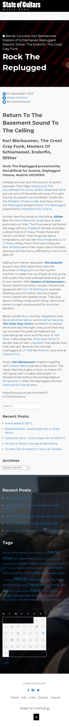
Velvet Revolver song (28, 220)
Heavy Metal (10, 573)
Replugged (47, 40)
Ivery (43, 573)
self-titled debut (21, 320)
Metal (20, 579)
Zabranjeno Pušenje (16, 385)
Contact (43, 697)
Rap (62, 585)
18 (11, 640)
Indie (35, 572)
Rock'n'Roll (49, 590)
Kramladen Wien (56, 573)
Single (36, 595)
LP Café (27, 350)
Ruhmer (44, 350)
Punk (54, 585)
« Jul (6, 662)
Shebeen (14, 201)
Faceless (37, 342)
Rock (35, 590)
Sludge (45, 596)
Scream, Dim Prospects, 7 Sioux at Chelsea (33, 449)
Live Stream (8, 580)
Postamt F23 (11, 354)
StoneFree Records (50, 320)
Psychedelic (38, 585)
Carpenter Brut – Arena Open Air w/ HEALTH (35, 438)
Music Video (50, 580)
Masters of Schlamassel (20, 40)
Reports (8, 44)
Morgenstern (11, 381)
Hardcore (41, 568)
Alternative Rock (36, 552)
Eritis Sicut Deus (44, 339)
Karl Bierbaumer (43, 36)
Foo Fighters (19, 568)
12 (18, 633)
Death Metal (28, 563)
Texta (61, 189)
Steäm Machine (17, 97)
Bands (11, 36)
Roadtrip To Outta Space (16, 591)
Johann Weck (18, 366)
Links (32, 697)
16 (43, 633)
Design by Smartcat (33, 708)
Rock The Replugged (51, 205)
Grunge (30, 568)
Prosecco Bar (30, 201)
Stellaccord (39, 186)
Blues (39, 559)
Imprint (56, 697)
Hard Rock (55, 568)
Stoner (54, 595)
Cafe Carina (54, 559)
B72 (16, 559)
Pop (9, 585)
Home (15, 697)
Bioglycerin (27, 270)
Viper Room (46, 599)
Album (7, 552)
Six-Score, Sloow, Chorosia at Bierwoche (31, 443)
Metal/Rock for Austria (37, 209)
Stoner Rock (11, 599)
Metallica (15, 247)
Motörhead (44, 239)
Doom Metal (55, 563)
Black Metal (27, 558)
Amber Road (42, 189)
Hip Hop (24, 573)
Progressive (20, 585)
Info (24, 697)
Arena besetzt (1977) (18, 423)
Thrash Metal (28, 599)
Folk (9, 568)
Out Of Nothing (33, 289)
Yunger (58, 600)
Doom (43, 563)
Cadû (45, 559)
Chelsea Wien (10, 563)
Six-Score (27, 189)
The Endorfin (36, 44)
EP (4, 567)
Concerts (23, 36)
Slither (20, 44)
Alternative (19, 552)
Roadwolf (34, 228)
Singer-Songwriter (17, 595)
